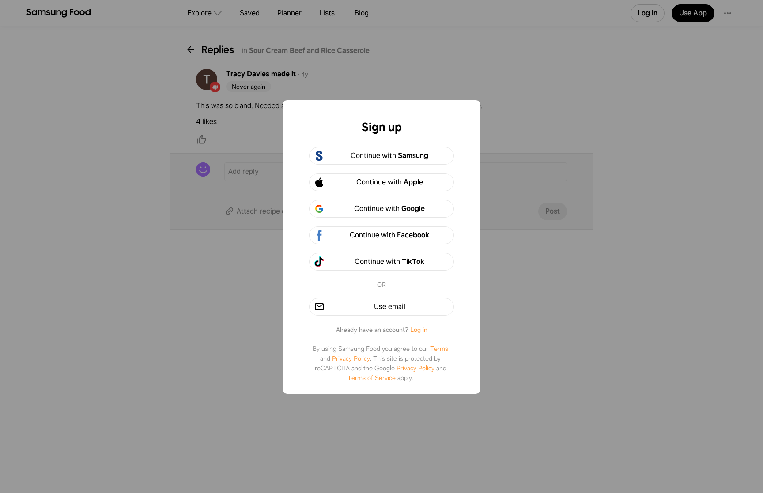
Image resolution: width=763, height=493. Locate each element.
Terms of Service (372, 378)
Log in (418, 330)
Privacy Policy (351, 358)
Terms (439, 349)
